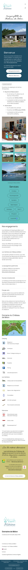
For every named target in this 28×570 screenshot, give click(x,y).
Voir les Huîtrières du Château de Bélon (14, 476)
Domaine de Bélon (10, 531)
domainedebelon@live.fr (14, 565)
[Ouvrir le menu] (25, 4)
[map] (14, 499)
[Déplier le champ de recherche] (25, 8)
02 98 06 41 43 (20, 568)
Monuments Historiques (8, 272)
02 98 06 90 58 (8, 568)
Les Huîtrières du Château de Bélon (13, 452)
